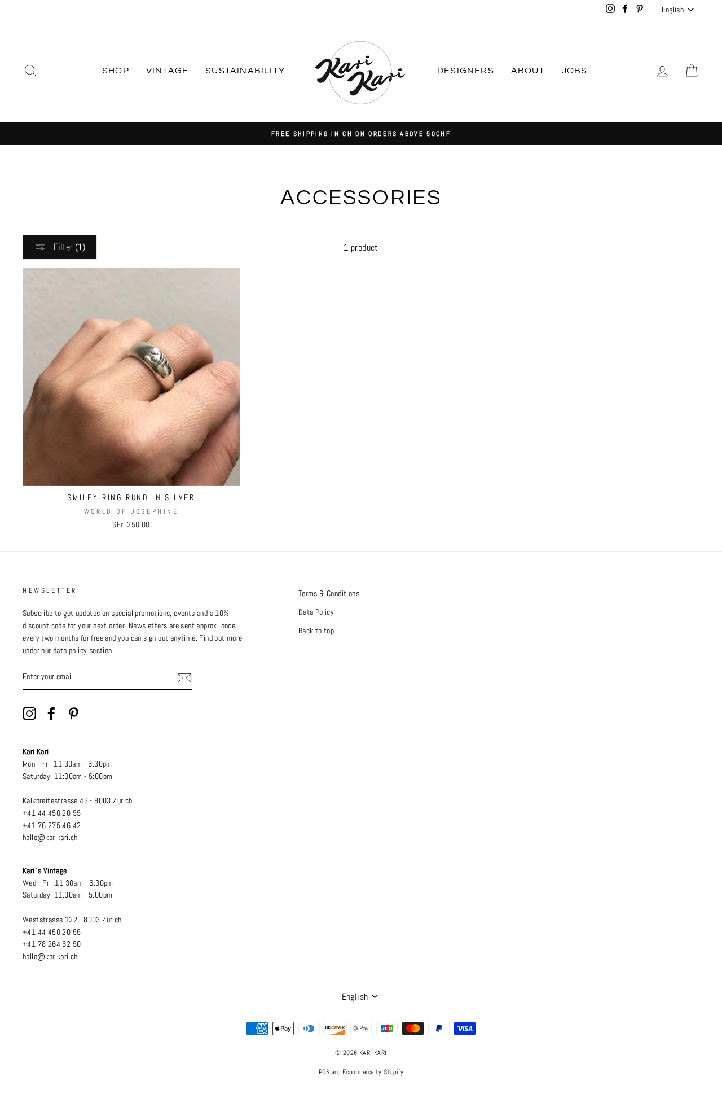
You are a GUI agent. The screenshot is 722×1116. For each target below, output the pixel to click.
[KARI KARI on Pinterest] (73, 713)
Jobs (575, 70)
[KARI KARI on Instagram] (29, 713)
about (528, 70)
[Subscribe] (184, 677)
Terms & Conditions (328, 593)
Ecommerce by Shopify (372, 1071)
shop (115, 70)
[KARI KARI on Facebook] (51, 713)
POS (324, 1071)
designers (465, 70)
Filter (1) (68, 247)
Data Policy (316, 612)
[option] (361, 134)
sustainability (245, 70)
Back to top (316, 631)
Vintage (167, 70)
